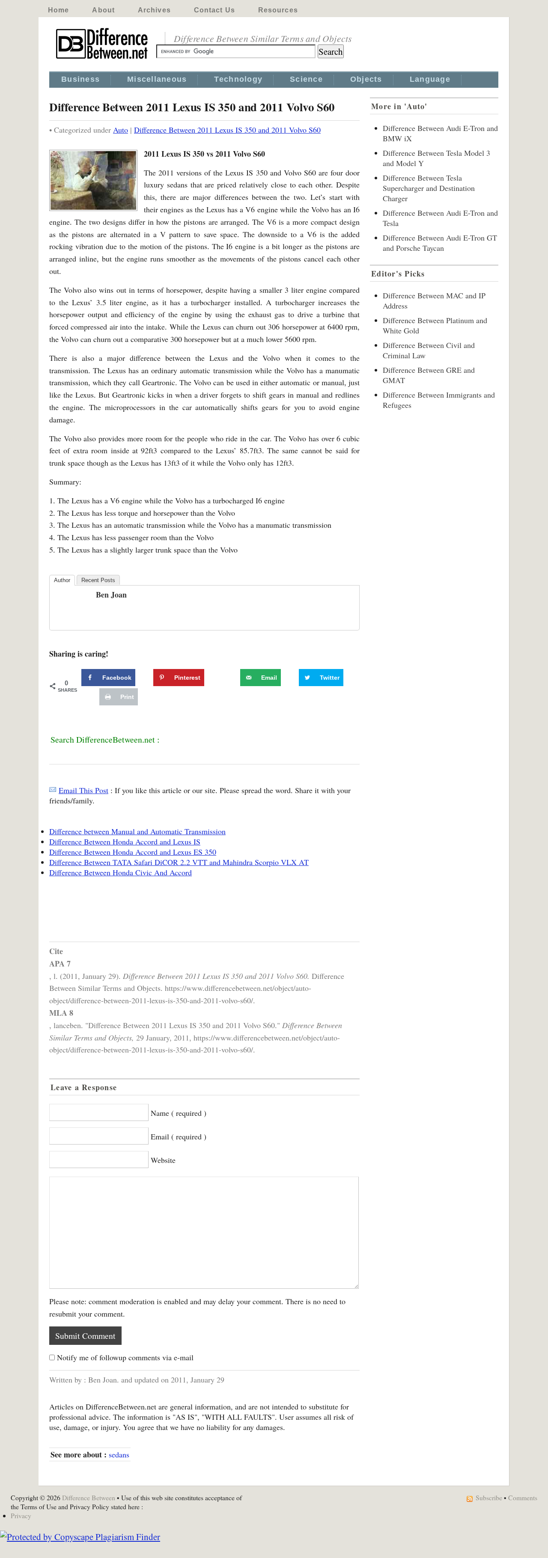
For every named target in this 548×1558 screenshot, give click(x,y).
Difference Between (88, 1497)
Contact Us (214, 10)
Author (62, 580)
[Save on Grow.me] (230, 677)
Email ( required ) (178, 1136)
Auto (120, 130)
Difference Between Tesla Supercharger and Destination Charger (429, 187)
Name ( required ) (178, 1113)
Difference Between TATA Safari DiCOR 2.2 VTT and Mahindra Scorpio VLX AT (179, 862)
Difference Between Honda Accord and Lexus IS (124, 841)
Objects (366, 79)
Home (58, 10)
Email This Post (83, 790)
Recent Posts (98, 580)
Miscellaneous (157, 79)
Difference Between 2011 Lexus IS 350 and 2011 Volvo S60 (227, 130)
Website (163, 1160)
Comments (522, 1497)
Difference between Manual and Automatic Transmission (137, 831)
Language (430, 79)
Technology (238, 79)
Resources (278, 10)
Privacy (21, 1515)
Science (306, 79)
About (103, 10)
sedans (119, 1454)
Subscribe (489, 1497)
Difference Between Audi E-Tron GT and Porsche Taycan (440, 242)
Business (80, 79)
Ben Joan (111, 594)
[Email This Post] (52, 790)
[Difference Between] (102, 59)
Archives (154, 10)
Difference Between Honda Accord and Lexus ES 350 (132, 852)
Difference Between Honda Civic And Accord (120, 872)
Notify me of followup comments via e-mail (125, 1357)
